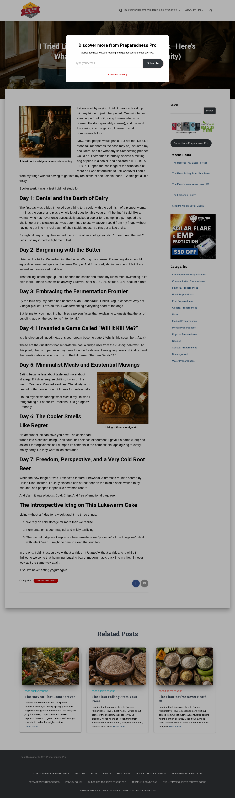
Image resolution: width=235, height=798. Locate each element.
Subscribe (153, 63)
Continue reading (117, 74)
